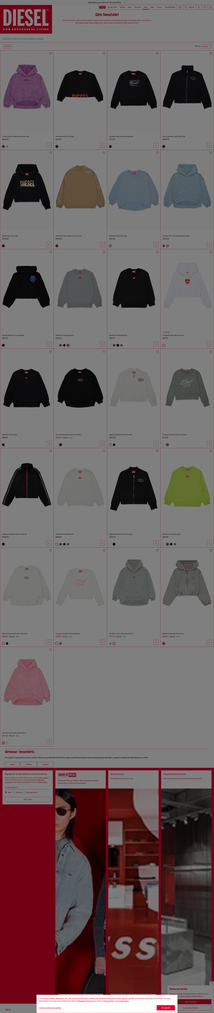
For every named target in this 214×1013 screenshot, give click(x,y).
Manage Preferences (86, 1001)
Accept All (166, 1008)
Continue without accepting (50, 1008)
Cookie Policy (123, 1001)
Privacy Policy (109, 1001)
